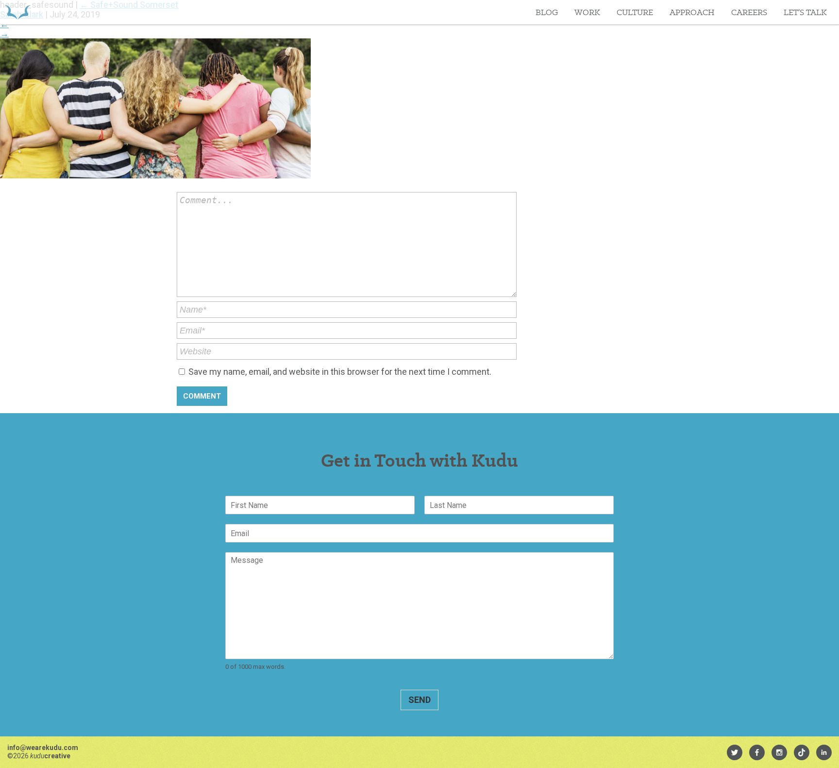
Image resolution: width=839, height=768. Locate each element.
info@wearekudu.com (42, 747)
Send (419, 700)
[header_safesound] (155, 175)
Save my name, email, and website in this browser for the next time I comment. (339, 372)
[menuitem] (734, 752)
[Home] (18, 12)
